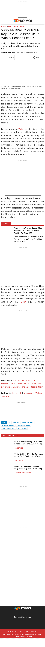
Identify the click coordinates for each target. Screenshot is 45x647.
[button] (36, 57)
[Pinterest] (23, 613)
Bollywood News (16, 26)
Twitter (39, 393)
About (9, 631)
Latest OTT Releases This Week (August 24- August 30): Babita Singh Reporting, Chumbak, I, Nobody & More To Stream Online (28, 467)
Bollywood (16, 422)
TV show (16, 636)
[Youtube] (29, 613)
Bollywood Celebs (27, 422)
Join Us (11, 57)
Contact (14, 631)
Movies (40, 634)
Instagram (28, 393)
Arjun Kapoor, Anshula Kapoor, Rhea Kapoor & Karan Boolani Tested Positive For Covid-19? (28, 230)
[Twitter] (7, 418)
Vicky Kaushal (22, 428)
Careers (21, 631)
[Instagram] (19, 613)
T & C (26, 631)
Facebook (16, 393)
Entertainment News (23, 425)
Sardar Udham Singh (8, 428)
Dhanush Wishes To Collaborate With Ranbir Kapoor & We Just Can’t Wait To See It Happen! (28, 239)
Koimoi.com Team (9, 52)
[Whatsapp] (11, 418)
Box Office (19, 448)
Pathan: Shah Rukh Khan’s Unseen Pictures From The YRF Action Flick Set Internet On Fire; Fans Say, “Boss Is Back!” (22, 383)
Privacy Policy (34, 631)
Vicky (20, 129)
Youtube (5, 396)
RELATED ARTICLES (10, 436)
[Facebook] (3, 418)
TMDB (30, 636)
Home (3, 26)
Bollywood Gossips (8, 425)
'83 (9, 422)
